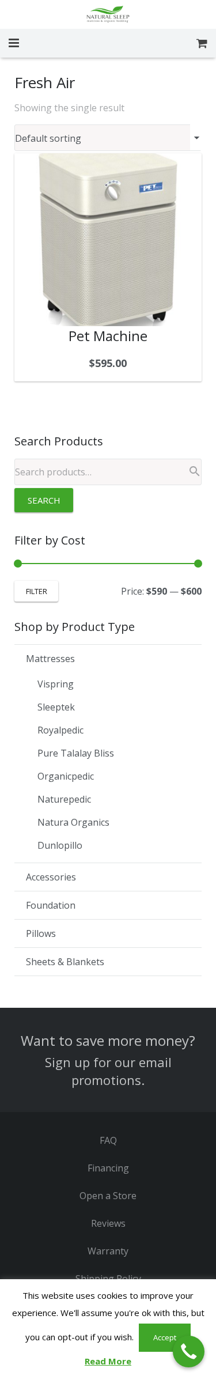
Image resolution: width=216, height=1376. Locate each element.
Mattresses (50, 658)
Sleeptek (56, 707)
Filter (36, 591)
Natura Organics (73, 822)
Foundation (50, 905)
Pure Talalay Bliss (75, 753)
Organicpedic (65, 776)
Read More (108, 1361)
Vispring (55, 684)
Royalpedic (60, 730)
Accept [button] (164, 1337)
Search (44, 500)
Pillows (41, 933)
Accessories (51, 877)
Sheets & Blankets (65, 961)
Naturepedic (64, 799)
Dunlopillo (59, 845)
